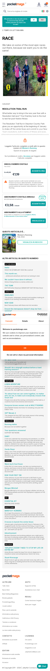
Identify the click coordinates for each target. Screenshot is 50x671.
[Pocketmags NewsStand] (15, 4)
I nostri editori (7, 606)
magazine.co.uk (30, 648)
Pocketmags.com (31, 644)
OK (25, 348)
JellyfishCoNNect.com (32, 652)
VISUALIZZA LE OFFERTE (38, 221)
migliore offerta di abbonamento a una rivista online (20, 215)
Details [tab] (25, 321)
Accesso (27, 156)
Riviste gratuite (7, 598)
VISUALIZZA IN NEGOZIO (33, 242)
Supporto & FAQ (30, 586)
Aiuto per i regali (30, 604)
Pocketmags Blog (8, 602)
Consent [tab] (8, 321)
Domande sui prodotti (9, 640)
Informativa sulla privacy (10, 614)
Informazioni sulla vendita (11, 654)
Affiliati (4, 644)
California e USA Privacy (10, 618)
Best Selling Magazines (10, 594)
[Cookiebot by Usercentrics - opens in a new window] (37, 314)
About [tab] (41, 321)
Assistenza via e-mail (32, 590)
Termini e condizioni (9, 622)
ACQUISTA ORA (38, 171)
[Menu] (3, 4)
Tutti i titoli (5, 586)
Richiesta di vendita (9, 658)
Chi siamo (28, 640)
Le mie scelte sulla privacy (11, 630)
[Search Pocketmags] (4, 11)
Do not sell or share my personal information (25, 355)
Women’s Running (29, 148)
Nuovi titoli (6, 590)
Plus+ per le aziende (9, 610)
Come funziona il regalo (33, 600)
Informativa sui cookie (9, 626)
